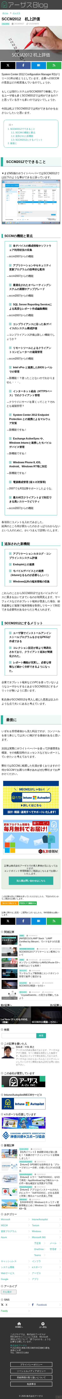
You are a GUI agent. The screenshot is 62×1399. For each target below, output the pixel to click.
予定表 (36, 1243)
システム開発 (7, 1267)
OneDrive (38, 1249)
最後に (13, 143)
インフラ (36, 1261)
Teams (36, 1255)
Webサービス (7, 1273)
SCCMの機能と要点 (25, 132)
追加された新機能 (24, 136)
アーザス (36, 1273)
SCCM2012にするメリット (29, 139)
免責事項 (31, 1384)
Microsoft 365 (39, 1237)
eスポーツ (37, 1267)
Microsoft (5, 1219)
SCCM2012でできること (22, 129)
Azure (4, 1237)
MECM (4, 1225)
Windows (36, 1231)
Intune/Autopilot (40, 1219)
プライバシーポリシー (31, 1364)
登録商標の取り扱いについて (31, 1377)
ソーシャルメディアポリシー (31, 1371)
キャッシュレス (9, 1261)
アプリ (35, 1279)
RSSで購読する (10, 903)
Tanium (35, 1225)
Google (4, 1279)
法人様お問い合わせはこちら (31, 880)
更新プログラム (9, 1231)
